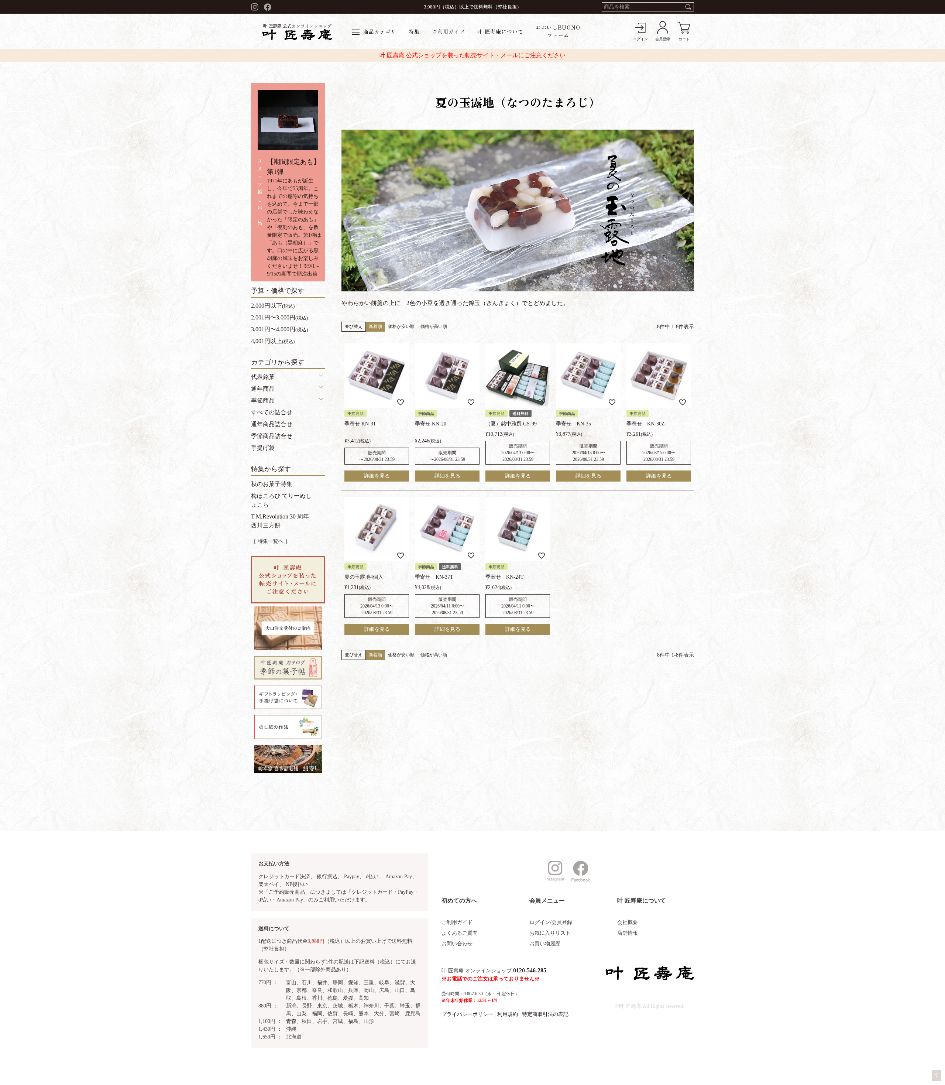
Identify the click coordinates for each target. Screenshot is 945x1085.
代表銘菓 (263, 377)
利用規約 (507, 1014)
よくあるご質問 (459, 933)
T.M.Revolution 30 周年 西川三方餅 (280, 520)
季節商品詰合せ (271, 436)
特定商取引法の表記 (545, 1014)
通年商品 (263, 389)
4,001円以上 (273, 341)
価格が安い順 (401, 326)
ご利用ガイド (448, 31)
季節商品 (263, 400)
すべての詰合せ (271, 412)
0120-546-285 (529, 970)
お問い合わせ (456, 944)
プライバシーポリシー (467, 1014)
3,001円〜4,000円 (279, 329)
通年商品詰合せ (271, 424)
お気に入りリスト (550, 933)
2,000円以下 (273, 305)
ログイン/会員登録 (550, 922)
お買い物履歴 (544, 944)
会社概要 (627, 922)
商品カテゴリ (379, 31)
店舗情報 (627, 933)
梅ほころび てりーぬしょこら (281, 500)
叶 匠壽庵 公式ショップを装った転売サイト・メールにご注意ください (472, 55)
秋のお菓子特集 (271, 484)
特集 (414, 31)
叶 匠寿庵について (500, 31)
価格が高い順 (433, 326)
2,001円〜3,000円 (279, 317)
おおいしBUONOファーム (558, 31)
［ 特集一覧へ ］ (270, 541)
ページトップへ (936, 1075)
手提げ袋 (263, 448)
